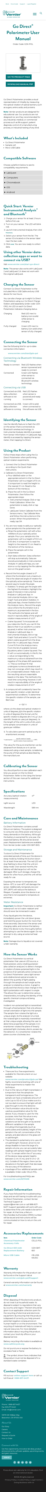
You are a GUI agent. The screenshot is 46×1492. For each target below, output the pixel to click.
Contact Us (6, 1432)
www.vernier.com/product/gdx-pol (22, 1079)
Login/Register (31, 4)
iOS (8, 187)
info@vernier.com (14, 1410)
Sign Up (6, 1457)
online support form (23, 1375)
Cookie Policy (23, 1480)
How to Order (7, 1438)
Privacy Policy (10, 1480)
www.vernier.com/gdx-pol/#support (21, 1278)
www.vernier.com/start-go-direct (23, 264)
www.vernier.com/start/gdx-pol (23, 353)
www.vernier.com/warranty (19, 1285)
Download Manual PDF (20, 84)
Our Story (5, 1427)
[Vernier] (12, 14)
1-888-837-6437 (21, 1378)
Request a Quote (8, 1435)
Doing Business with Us (24, 1483)
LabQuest (11, 173)
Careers (5, 1429)
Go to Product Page (18, 77)
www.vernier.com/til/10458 (16, 1179)
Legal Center (36, 1480)
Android (10, 192)
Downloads (14, 4)
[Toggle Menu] (35, 14)
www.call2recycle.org (14, 1344)
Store (7, 4)
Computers (12, 177)
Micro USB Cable (12, 1255)
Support (22, 4)
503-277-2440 (10, 1407)
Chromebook (13, 182)
